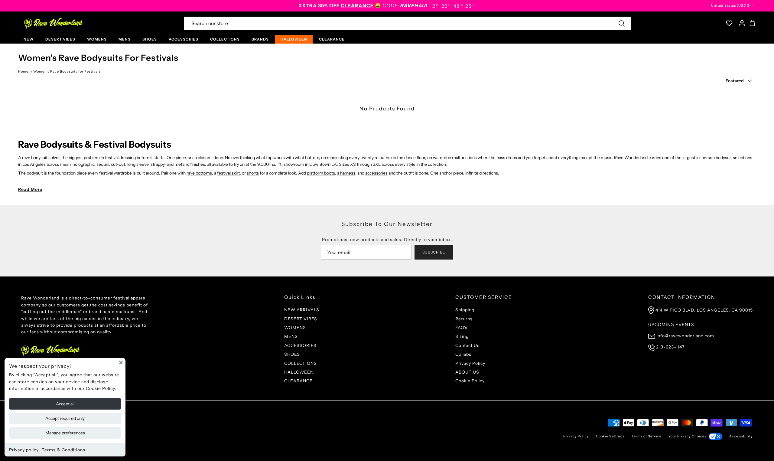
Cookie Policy (470, 381)
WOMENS (97, 39)
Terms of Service (647, 436)
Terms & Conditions (63, 450)
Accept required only (65, 418)
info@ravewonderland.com (685, 335)
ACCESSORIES (183, 39)
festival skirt (228, 173)
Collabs (463, 354)
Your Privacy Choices (687, 436)
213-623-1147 (670, 347)
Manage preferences (65, 433)
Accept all (65, 404)
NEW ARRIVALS (301, 309)
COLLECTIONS (225, 39)
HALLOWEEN (294, 39)
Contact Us (467, 345)
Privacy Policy (470, 363)
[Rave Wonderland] (53, 23)
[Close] (120, 362)
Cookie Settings (610, 436)
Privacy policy (24, 450)
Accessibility (741, 436)
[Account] (741, 23)
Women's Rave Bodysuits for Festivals (67, 71)
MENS (125, 39)
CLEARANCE (332, 39)
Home (23, 71)
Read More (30, 189)
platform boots (321, 173)
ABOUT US (467, 372)
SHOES (149, 39)
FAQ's (461, 327)
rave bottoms (199, 173)
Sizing (462, 336)
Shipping (464, 309)
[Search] (621, 23)
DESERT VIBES (60, 39)
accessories (376, 173)
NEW (29, 39)
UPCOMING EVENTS (671, 324)
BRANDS (260, 39)
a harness (346, 173)
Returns (464, 319)
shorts (253, 173)
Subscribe (433, 252)
